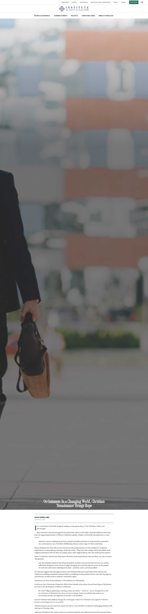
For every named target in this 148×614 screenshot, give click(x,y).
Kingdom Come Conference (100, 2)
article (37, 537)
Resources (84, 2)
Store (123, 2)
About (116, 2)
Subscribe (65, 2)
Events (74, 2)
